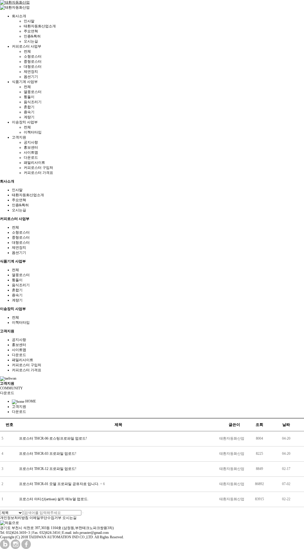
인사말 (29, 21)
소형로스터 (33, 56)
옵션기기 (31, 77)
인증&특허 (32, 36)
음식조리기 (33, 102)
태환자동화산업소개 (40, 26)
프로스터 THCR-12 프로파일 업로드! (47, 469)
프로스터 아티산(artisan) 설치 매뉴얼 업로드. (53, 499)
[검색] (82, 512)
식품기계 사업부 (25, 82)
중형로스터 (33, 61)
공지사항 (31, 142)
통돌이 (29, 97)
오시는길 (31, 41)
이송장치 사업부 (25, 122)
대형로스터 (33, 67)
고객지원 (19, 137)
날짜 (286, 424)
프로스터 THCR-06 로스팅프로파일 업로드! (53, 438)
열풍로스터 (33, 92)
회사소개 (19, 16)
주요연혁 (31, 31)
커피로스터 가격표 (38, 173)
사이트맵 (31, 152)
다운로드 (31, 157)
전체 (27, 51)
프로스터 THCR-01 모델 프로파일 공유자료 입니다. (59, 484)
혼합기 (29, 107)
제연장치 (31, 72)
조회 (259, 424)
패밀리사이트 (34, 163)
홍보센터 (31, 147)
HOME (30, 401)
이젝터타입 (33, 132)
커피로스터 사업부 (26, 46)
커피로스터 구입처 (38, 168)
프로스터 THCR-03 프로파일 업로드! (47, 454)
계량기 (29, 117)
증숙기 (29, 112)
